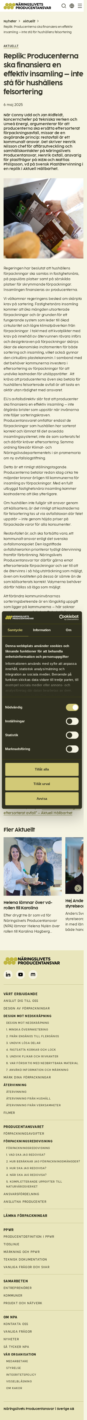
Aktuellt (29, 21)
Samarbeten (16, 1281)
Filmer (9, 1112)
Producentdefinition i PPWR (29, 1236)
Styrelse (13, 1368)
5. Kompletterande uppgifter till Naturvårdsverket (34, 1184)
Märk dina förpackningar (27, 1077)
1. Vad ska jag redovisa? (25, 1154)
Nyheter (10, 21)
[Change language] (71, 5)
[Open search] (63, 5)
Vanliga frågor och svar (27, 1267)
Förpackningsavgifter (24, 1133)
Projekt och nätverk (23, 1303)
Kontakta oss (16, 1324)
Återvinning (16, 1092)
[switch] (72, 721)
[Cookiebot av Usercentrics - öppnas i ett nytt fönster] (60, 617)
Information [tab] (42, 630)
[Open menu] (79, 5)
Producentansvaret (24, 1127)
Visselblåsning (19, 1381)
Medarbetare (17, 1361)
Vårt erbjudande (21, 994)
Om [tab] (68, 630)
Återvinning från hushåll (28, 1098)
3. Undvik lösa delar (23, 1043)
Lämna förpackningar (26, 1216)
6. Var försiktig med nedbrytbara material (42, 1063)
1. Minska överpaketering (27, 1029)
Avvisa (42, 798)
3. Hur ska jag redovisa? (26, 1168)
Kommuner (13, 1295)
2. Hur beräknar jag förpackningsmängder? (43, 1161)
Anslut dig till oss (21, 1000)
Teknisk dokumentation (25, 1259)
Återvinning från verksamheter (33, 1105)
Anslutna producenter (25, 1201)
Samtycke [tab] (15, 630)
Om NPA (10, 1317)
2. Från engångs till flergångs (32, 1036)
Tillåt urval (41, 784)
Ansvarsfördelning (21, 1194)
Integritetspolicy (21, 1374)
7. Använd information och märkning (37, 1070)
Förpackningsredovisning (28, 1148)
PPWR (9, 1230)
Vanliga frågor (18, 1331)
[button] (8, 888)
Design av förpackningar (27, 1008)
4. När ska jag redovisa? (26, 1175)
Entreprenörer (18, 1288)
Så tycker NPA (16, 1346)
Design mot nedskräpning (27, 1023)
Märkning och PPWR (22, 1251)
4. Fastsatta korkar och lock (31, 1049)
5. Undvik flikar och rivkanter (32, 1056)
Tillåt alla (42, 769)
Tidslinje (12, 1244)
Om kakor (14, 1388)
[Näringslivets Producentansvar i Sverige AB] (27, 6)
